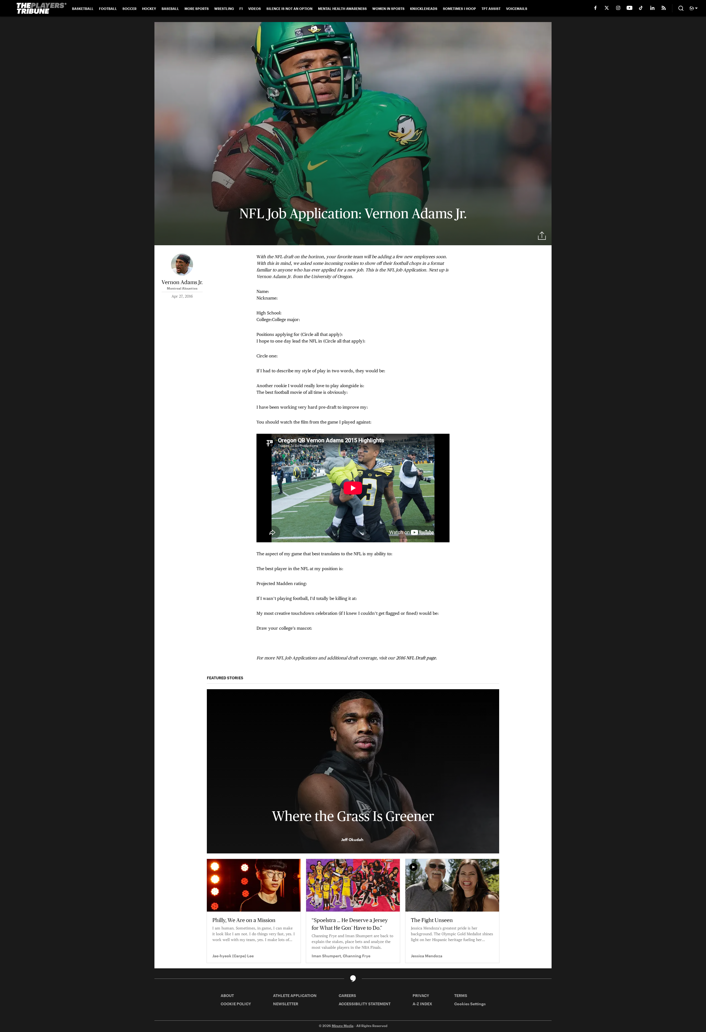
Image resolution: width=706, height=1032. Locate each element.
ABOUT (227, 995)
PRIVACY (421, 995)
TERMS (460, 995)
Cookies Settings (470, 1003)
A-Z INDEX (422, 1003)
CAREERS (347, 995)
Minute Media (343, 1026)
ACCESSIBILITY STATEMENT (365, 1003)
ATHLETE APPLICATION (295, 995)
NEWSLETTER (285, 1003)
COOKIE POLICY (236, 1003)
